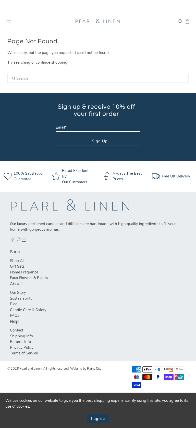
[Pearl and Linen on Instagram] (18, 240)
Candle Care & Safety (28, 309)
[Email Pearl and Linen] (24, 240)
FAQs (14, 315)
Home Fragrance (24, 272)
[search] (98, 78)
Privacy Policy (21, 347)
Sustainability (21, 298)
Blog (14, 304)
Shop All (17, 260)
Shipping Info (21, 336)
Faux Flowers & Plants (29, 277)
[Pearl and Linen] (98, 21)
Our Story (18, 292)
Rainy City (94, 368)
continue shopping (51, 62)
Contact (16, 330)
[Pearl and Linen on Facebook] (12, 240)
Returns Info (20, 341)
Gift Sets (17, 266)
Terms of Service (24, 353)
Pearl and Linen (30, 368)
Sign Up (100, 141)
